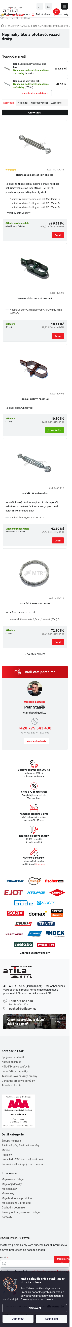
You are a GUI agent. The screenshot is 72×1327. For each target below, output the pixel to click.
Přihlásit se (65, 1260)
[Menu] (64, 6)
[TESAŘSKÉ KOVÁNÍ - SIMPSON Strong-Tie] (57, 913)
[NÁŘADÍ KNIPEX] (57, 892)
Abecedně (56, 102)
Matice (6, 1150)
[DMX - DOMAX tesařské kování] (38, 913)
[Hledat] (40, 6)
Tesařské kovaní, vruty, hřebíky (19, 1076)
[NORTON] (34, 934)
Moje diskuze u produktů (16, 1202)
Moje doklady (10, 1188)
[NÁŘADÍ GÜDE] (23, 902)
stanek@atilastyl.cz (34, 712)
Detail (58, 235)
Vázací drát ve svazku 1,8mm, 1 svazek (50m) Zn (35, 619)
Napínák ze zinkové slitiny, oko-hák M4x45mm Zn (35, 199)
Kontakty (7, 1217)
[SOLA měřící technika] (15, 913)
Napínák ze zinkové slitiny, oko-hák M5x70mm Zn (35, 207)
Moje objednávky (12, 1184)
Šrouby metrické (11, 1140)
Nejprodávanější (39, 102)
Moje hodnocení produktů (17, 1198)
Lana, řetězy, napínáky (15, 1071)
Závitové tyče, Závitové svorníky (20, 1145)
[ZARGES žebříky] (46, 903)
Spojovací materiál (13, 1057)
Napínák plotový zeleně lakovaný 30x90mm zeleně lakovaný (36, 311)
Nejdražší (22, 102)
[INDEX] (55, 934)
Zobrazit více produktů (33, 93)
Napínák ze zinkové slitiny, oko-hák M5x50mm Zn (35, 203)
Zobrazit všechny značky (35, 952)
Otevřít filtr (34, 112)
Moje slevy (8, 1193)
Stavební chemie (11, 1085)
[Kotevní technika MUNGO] (34, 881)
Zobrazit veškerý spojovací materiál (23, 1164)
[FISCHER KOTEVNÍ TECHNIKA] (54, 880)
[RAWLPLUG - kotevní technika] (15, 881)
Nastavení (35, 1308)
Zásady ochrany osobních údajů (21, 1212)
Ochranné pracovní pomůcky (18, 1080)
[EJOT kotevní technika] (13, 892)
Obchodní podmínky (13, 1207)
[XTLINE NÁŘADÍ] (36, 892)
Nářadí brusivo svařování (16, 1066)
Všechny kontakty (36, 740)
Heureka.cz (40, 864)
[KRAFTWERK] (14, 934)
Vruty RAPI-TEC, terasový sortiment (22, 1159)
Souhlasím (51, 1318)
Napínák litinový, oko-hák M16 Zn (27, 517)
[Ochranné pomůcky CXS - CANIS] (23, 923)
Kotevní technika (11, 1061)
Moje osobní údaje (12, 1179)
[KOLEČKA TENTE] (46, 923)
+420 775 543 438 (34, 728)
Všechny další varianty (18, 213)
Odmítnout (18, 1318)
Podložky (7, 1154)
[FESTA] (46, 945)
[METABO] (23, 944)
